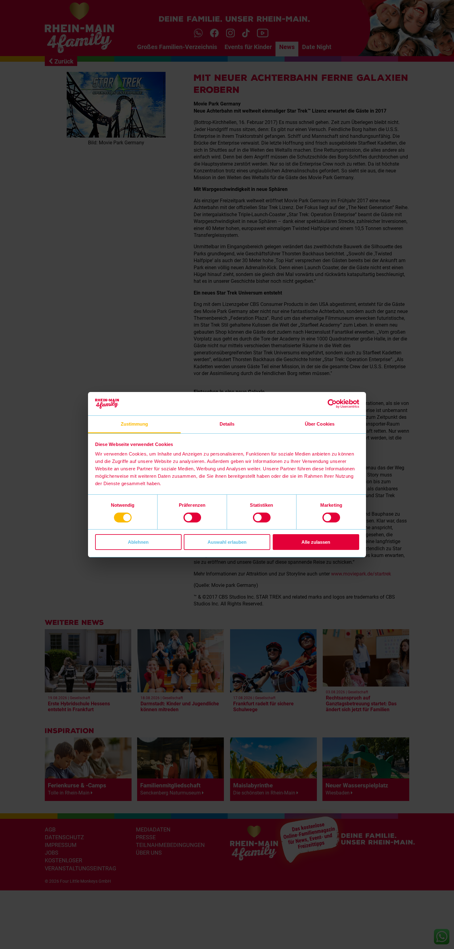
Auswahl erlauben (227, 542)
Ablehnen (138, 542)
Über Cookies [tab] (319, 424)
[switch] (192, 517)
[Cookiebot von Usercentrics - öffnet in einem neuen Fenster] (332, 403)
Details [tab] (227, 424)
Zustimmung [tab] (134, 424)
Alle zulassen (315, 542)
